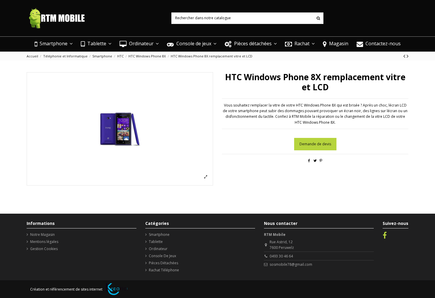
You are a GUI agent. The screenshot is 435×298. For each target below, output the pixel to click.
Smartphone (159, 234)
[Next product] (407, 55)
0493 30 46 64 (281, 256)
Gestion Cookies (44, 248)
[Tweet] (315, 160)
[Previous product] (405, 55)
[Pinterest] (321, 160)
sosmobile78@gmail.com (291, 264)
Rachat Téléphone (164, 270)
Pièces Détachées (163, 262)
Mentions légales (44, 241)
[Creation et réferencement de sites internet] (117, 289)
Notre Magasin (42, 234)
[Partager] (309, 160)
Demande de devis (315, 143)
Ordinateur (158, 248)
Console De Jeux (162, 255)
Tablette (156, 241)
